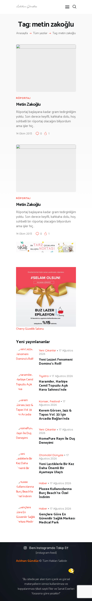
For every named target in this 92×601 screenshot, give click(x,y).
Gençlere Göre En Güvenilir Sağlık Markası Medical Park (57, 518)
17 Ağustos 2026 (62, 376)
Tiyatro (44, 376)
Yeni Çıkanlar (47, 350)
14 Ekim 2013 (24, 133)
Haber (43, 483)
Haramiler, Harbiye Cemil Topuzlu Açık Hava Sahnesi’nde (53, 386)
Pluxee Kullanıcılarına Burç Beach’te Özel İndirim (55, 493)
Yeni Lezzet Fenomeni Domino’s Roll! (56, 362)
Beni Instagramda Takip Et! (48, 548)
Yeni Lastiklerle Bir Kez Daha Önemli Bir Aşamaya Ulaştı (56, 468)
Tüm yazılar (40, 33)
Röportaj (23, 98)
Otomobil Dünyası (51, 455)
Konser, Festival (49, 401)
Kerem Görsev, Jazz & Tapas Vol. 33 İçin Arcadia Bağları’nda (55, 415)
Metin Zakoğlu (28, 104)
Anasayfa (22, 33)
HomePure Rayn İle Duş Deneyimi (57, 441)
